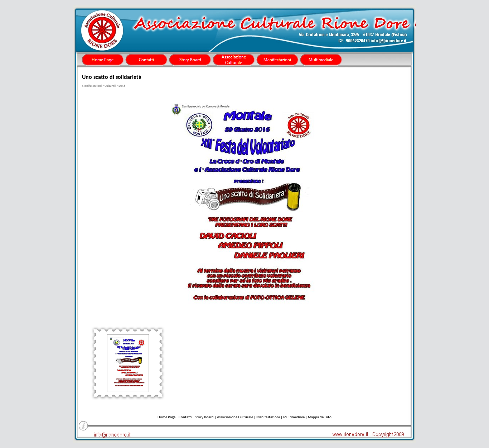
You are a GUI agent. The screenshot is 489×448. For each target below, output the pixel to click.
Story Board (204, 417)
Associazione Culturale (235, 417)
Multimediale (294, 417)
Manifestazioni (268, 417)
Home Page (166, 417)
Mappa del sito (319, 417)
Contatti (185, 417)
